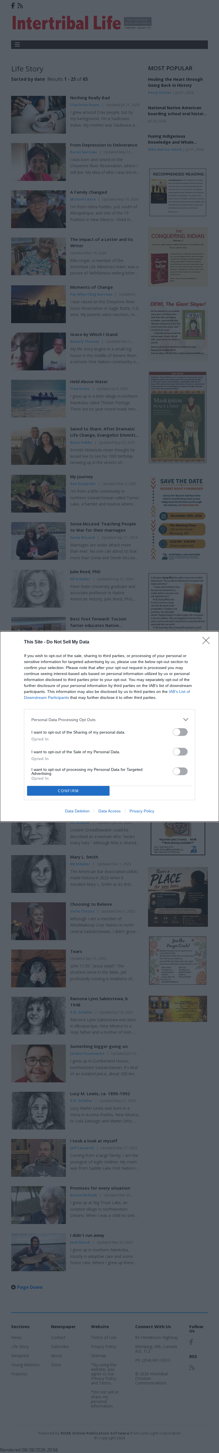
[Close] (207, 642)
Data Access (109, 811)
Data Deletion (77, 811)
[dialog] (109, 726)
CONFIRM (68, 791)
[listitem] (109, 720)
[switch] (180, 732)
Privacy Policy (141, 811)
